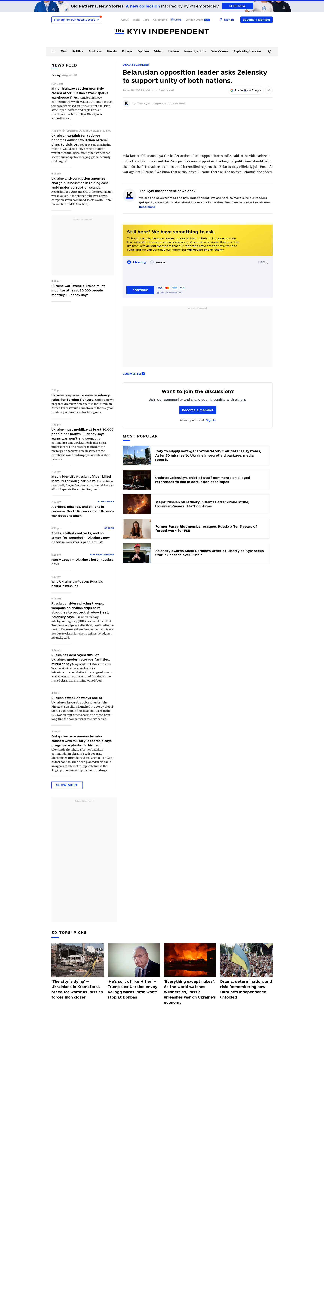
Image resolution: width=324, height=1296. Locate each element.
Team (136, 19)
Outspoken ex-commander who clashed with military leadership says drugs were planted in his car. (81, 741)
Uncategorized (136, 64)
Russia (112, 51)
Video (158, 51)
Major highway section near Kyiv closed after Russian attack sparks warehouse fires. (79, 93)
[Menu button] (53, 51)
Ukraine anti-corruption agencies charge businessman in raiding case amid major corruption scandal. (80, 183)
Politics (77, 51)
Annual (161, 262)
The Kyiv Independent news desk (161, 103)
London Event (194, 19)
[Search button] (270, 51)
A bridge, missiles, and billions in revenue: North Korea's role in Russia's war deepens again (82, 511)
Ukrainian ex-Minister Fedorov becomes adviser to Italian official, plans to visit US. (80, 140)
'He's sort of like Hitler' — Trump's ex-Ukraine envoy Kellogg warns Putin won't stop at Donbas (132, 989)
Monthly (139, 262)
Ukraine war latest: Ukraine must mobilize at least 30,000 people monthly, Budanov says (78, 290)
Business (95, 51)
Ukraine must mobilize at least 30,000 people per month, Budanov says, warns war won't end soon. (82, 434)
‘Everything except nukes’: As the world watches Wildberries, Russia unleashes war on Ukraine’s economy (190, 992)
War (64, 51)
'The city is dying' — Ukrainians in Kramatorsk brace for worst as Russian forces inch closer (77, 989)
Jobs (146, 19)
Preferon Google (248, 90)
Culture (173, 51)
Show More (67, 785)
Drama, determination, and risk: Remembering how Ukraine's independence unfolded (246, 989)
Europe (127, 51)
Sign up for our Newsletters (76, 19)
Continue (140, 290)
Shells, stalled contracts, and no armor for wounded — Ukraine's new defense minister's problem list (80, 537)
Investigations (195, 51)
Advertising (160, 19)
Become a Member (256, 19)
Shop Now (237, 5)
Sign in (211, 420)
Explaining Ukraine (247, 51)
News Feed (64, 65)
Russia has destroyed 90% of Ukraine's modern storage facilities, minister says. (80, 659)
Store (178, 19)
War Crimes (219, 51)
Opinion (143, 51)
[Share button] (269, 90)
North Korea (106, 501)
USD (261, 262)
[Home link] (162, 31)
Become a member (198, 410)
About (125, 19)
